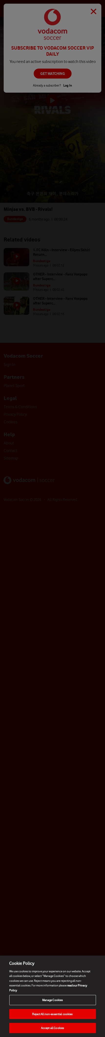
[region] (52, 996)
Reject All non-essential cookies (52, 1014)
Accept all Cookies (52, 1028)
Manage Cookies (52, 1000)
